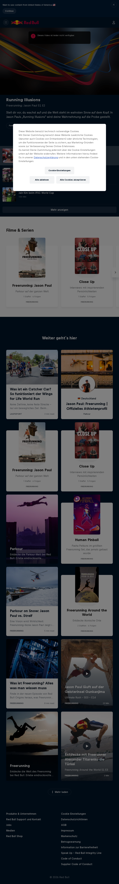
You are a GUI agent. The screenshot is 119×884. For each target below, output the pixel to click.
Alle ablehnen (42, 180)
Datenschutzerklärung (46, 157)
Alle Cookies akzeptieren (73, 180)
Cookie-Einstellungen (59, 170)
